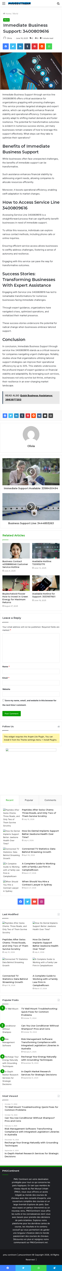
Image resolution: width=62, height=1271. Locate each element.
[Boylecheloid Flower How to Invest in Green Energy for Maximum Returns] (16, 583)
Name (6, 666)
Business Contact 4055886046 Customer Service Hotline (15, 564)
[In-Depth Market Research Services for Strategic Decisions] (10, 1078)
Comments (50, 800)
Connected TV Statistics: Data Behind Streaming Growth (15, 979)
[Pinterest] (28, 415)
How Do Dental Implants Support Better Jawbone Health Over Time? (40, 834)
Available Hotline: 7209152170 (41, 563)
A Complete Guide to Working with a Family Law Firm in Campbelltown (38, 866)
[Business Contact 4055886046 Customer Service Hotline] (16, 551)
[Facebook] (5, 415)
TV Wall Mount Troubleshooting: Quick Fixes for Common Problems (39, 1011)
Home (8, 13)
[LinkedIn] (16, 415)
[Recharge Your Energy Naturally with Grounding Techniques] (10, 1061)
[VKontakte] (39, 415)
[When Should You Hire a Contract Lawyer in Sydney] (11, 886)
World (15, 13)
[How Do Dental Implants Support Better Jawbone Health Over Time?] (11, 837)
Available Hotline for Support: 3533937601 (43, 595)
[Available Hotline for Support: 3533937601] (46, 583)
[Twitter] (10, 415)
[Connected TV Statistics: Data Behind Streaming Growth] (11, 853)
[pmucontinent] (20, 3)
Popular (29, 800)
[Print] (50, 415)
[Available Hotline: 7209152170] (46, 551)
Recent (9, 800)
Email (5, 678)
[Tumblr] (22, 415)
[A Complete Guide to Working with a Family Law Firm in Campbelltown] (11, 870)
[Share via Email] (45, 415)
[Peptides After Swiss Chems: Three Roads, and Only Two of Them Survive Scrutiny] (11, 817)
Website (6, 689)
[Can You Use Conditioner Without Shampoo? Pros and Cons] (10, 1030)
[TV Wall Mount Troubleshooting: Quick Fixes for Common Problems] (10, 1014)
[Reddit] (33, 415)
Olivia (9, 38)
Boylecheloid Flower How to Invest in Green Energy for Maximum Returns (15, 598)
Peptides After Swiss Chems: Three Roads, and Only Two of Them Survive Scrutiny (39, 813)
